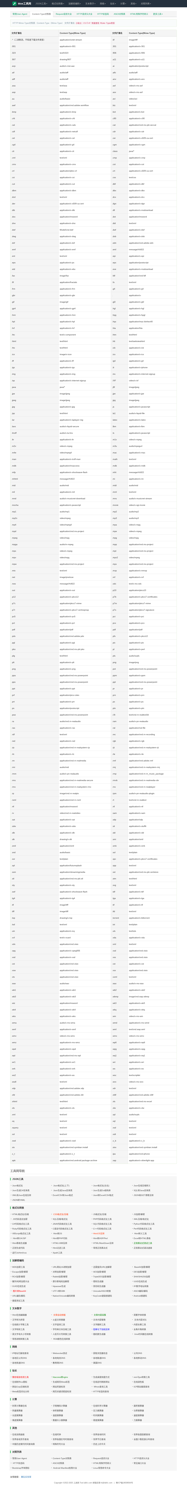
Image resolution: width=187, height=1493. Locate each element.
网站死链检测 (59, 1387)
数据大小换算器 (60, 1420)
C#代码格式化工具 (20, 1224)
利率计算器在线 (19, 1406)
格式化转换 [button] (57, 3)
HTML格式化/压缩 (20, 1214)
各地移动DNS (140, 1358)
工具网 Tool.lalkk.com (82, 1483)
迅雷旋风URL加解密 (102, 1267)
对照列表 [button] (145, 3)
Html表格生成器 (19, 1243)
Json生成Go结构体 (102, 1190)
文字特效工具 (18, 1329)
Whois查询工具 (100, 1387)
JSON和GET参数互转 (144, 1195)
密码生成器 (98, 1281)
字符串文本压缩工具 (62, 1329)
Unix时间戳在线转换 (143, 1334)
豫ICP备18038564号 (124, 1483)
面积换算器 (139, 1406)
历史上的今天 (99, 1444)
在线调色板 (139, 1382)
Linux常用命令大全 (101, 1468)
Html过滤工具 (59, 1248)
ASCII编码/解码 (141, 1291)
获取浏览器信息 (100, 1353)
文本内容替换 (99, 1320)
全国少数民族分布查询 (144, 1439)
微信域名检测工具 (20, 1377)
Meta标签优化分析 (20, 1391)
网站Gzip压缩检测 (20, 1387)
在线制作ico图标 (19, 1382)
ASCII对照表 (119, 14)
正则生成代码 (18, 1248)
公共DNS (138, 1353)
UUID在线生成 (140, 1281)
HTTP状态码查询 (101, 1391)
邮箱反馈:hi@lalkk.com (102, 1483)
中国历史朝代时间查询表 (23, 1444)
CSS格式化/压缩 (60, 1214)
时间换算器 (98, 1415)
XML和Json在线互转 (21, 1195)
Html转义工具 (140, 1233)
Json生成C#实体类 (21, 1190)
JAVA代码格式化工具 (62, 1224)
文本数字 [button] (89, 3)
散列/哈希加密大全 (20, 1281)
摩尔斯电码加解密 (61, 1281)
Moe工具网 (24, 3)
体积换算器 (58, 1410)
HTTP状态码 (103, 14)
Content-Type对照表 (41, 14)
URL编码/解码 (18, 1296)
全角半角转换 (140, 1329)
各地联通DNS (99, 1358)
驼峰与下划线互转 (101, 1329)
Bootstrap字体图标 (20, 1468)
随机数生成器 (99, 1334)
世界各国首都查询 (142, 1434)
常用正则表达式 (100, 1248)
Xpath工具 (57, 1253)
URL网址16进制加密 (62, 1267)
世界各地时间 (99, 1434)
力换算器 (138, 1420)
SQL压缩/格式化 (60, 1219)
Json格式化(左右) (101, 1185)
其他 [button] (133, 3)
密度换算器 (98, 1420)
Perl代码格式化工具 (143, 1229)
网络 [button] (102, 3)
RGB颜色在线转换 (61, 1339)
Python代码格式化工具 (144, 1224)
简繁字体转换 (140, 1315)
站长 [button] (112, 3)
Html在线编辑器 (19, 1315)
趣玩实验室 (26, 1477)
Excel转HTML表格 (142, 1238)
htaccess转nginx (60, 1377)
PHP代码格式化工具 (102, 1219)
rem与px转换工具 (142, 1377)
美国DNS (97, 1363)
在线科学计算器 (100, 1406)
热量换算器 (17, 1410)
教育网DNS (58, 1363)
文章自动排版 (59, 1315)
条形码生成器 (99, 1286)
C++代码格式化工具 (102, 1229)
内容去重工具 (140, 1324)
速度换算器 (139, 1415)
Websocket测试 (60, 1353)
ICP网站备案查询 (141, 1387)
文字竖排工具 (59, 1324)
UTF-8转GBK (59, 1291)
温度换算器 (58, 1415)
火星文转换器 (59, 1320)
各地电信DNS (59, 1358)
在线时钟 (57, 1434)
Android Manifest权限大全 (65, 1468)
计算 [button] (122, 3)
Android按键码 (140, 1296)
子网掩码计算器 (60, 1406)
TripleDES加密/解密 (102, 1276)
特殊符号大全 (59, 1444)
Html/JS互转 (98, 1233)
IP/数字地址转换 (141, 1286)
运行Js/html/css (19, 1253)
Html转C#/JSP (19, 1238)
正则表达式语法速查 (143, 1248)
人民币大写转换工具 (62, 1334)
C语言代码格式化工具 (63, 1229)
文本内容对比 (140, 1320)
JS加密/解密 (139, 1214)
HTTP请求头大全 (84, 14)
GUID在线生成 (19, 1286)
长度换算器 (17, 1415)
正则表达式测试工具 (143, 1243)
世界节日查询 (99, 1439)
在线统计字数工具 (20, 1324)
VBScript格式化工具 (21, 1233)
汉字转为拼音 (18, 1320)
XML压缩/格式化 (141, 1219)
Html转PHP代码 (60, 1238)
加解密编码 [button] (74, 3)
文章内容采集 (99, 1315)
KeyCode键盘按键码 (102, 1296)
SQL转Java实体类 (142, 1190)
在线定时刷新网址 (101, 1382)
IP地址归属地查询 (20, 1353)
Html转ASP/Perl (100, 1238)
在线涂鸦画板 (18, 1434)
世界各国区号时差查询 (63, 1439)
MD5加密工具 (18, 1267)
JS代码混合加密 (19, 1219)
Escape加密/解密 (20, 1272)
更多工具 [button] (157, 14)
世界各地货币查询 (20, 1439)
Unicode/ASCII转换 (102, 1291)
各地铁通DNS (18, 1363)
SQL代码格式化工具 (102, 1224)
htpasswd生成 (59, 1286)
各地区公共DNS (19, 1358)
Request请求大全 (64, 14)
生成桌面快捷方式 (101, 1377)
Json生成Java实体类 (62, 1190)
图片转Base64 (19, 1291)
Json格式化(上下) (61, 1185)
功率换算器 (139, 1410)
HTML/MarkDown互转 (103, 1243)
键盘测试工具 (18, 1300)
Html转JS (57, 1233)
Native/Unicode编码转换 (64, 1296)
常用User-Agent (20, 14)
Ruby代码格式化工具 (21, 1229)
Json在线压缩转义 (142, 1185)
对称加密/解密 (59, 1272)
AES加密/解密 (99, 1272)
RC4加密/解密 (18, 1276)
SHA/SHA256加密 (142, 1276)
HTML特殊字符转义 (139, 14)
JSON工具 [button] (41, 3)
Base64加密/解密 (142, 1267)
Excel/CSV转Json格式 (63, 1195)
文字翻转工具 (99, 1324)
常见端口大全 (140, 1463)
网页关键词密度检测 (62, 1391)
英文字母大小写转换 (21, 1334)
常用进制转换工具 (20, 1339)
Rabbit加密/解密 (60, 1276)
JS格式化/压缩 (99, 1214)
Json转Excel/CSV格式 (103, 1195)
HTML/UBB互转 (60, 1243)
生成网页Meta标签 (61, 1382)
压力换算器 (98, 1410)
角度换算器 (17, 1420)
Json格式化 (17, 1185)
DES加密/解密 (140, 1272)
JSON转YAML (18, 1200)
